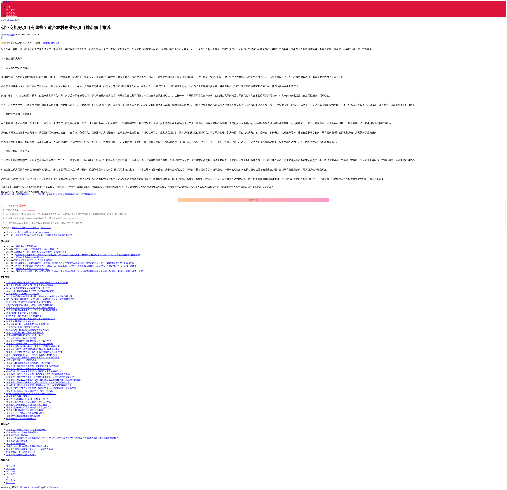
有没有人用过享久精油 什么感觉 (21, 321)
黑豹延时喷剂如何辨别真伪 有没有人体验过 (26, 405)
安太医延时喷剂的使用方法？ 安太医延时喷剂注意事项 (32, 310)
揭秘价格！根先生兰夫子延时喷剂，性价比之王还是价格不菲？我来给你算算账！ (44, 380)
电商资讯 (12, 20)
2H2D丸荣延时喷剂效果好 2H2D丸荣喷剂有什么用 (29, 305)
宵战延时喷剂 (23, 194)
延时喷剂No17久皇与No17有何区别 (22, 294)
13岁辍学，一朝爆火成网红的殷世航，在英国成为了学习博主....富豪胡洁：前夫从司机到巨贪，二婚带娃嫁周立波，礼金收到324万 (77, 263)
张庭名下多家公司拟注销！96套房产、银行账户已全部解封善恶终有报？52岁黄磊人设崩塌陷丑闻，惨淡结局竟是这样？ (62, 438)
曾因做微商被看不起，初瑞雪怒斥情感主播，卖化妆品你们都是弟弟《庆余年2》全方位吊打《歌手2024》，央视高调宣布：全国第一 (78, 255)
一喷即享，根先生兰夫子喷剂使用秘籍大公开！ (28, 368)
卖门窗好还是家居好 (15, 443)
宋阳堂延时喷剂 (88, 194)
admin (3, 35)
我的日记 (10, 466)
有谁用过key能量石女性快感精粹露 (22, 327)
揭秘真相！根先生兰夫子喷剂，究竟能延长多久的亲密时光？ (34, 371)
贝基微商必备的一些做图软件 (30, 257)
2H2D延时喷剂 (39, 194)
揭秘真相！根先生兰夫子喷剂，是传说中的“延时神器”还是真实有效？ (39, 385)
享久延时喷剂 (7, 194)
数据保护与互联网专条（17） (30, 246)
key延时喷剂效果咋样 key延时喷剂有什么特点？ (28, 288)
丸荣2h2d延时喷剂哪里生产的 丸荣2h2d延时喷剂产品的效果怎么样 (37, 282)
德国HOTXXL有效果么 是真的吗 (21, 313)
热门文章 (10, 10)
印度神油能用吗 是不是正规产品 (21, 418)
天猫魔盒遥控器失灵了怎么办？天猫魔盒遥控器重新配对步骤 (43, 235)
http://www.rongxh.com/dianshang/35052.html (31, 227)
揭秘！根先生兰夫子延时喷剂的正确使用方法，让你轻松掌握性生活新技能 (41, 388)
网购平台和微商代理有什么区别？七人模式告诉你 (29, 449)
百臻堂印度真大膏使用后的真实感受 (23, 416)
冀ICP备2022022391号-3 (31, 487)
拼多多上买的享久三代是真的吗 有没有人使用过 (28, 402)
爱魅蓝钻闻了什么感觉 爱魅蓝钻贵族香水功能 (27, 330)
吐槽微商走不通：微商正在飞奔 (21, 452)
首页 (8, 7)
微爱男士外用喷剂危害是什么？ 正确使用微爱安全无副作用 (34, 352)
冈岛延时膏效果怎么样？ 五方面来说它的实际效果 (29, 285)
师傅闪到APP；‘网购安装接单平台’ (22, 432)
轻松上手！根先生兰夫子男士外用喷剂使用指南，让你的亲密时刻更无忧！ (41, 377)
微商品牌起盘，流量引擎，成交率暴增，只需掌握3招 (41, 252)
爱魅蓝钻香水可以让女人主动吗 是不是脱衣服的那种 (30, 319)
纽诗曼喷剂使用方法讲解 (18, 396)
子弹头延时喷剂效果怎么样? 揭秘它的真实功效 (28, 363)
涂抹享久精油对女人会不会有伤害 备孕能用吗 (27, 324)
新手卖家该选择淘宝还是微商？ (21, 455)
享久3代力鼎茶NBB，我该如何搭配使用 (25, 332)
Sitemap (55, 487)
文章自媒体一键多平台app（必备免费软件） (26, 430)
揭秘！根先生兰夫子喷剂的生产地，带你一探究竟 (29, 391)
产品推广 (10, 474)
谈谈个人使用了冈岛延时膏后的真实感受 (25, 413)
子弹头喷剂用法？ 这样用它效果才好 (23, 360)
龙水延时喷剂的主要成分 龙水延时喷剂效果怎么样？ (30, 307)
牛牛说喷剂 (11, 15)
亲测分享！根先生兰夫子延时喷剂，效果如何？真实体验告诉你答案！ (39, 382)
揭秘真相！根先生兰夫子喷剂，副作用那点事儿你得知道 (32, 366)
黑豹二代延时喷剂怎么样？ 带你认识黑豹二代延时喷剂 (32, 355)
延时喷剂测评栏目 (51, 43)
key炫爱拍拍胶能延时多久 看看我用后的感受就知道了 (31, 393)
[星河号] (5, 2)
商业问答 (10, 471)
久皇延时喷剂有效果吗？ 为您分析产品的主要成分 (29, 343)
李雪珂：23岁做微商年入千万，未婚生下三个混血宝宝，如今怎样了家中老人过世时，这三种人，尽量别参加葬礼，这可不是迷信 (76, 266)
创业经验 (10, 477)
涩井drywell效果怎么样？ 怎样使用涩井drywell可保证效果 (33, 357)
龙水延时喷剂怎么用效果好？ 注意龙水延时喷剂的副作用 (33, 346)
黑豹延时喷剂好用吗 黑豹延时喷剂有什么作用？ (28, 341)
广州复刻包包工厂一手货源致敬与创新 (34, 260)
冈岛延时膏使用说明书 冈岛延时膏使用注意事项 (28, 302)
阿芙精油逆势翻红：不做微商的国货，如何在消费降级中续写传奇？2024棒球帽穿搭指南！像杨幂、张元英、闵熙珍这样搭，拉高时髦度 (79, 271)
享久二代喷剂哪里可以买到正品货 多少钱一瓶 (27, 399)
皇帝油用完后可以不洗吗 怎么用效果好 (24, 335)
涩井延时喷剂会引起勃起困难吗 (21, 338)
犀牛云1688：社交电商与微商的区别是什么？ (37, 249)
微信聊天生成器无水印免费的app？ (32, 268)
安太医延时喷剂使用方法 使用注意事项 (24, 410)
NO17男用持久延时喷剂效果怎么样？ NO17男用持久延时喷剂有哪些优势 (40, 299)
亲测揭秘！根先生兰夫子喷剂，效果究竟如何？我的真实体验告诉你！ (39, 374)
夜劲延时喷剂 (55, 194)
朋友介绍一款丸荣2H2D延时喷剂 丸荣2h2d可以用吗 (30, 291)
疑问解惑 (10, 13)
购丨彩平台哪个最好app (17, 435)
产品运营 (10, 469)
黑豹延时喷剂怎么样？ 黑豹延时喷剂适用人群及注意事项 (33, 349)
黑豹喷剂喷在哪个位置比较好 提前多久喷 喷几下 (29, 407)
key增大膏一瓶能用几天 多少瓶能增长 (24, 316)
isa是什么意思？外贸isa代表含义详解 (32, 232)
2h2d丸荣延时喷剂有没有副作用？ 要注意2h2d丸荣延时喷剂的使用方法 (39, 296)
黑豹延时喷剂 (71, 194)
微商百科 (10, 482)
